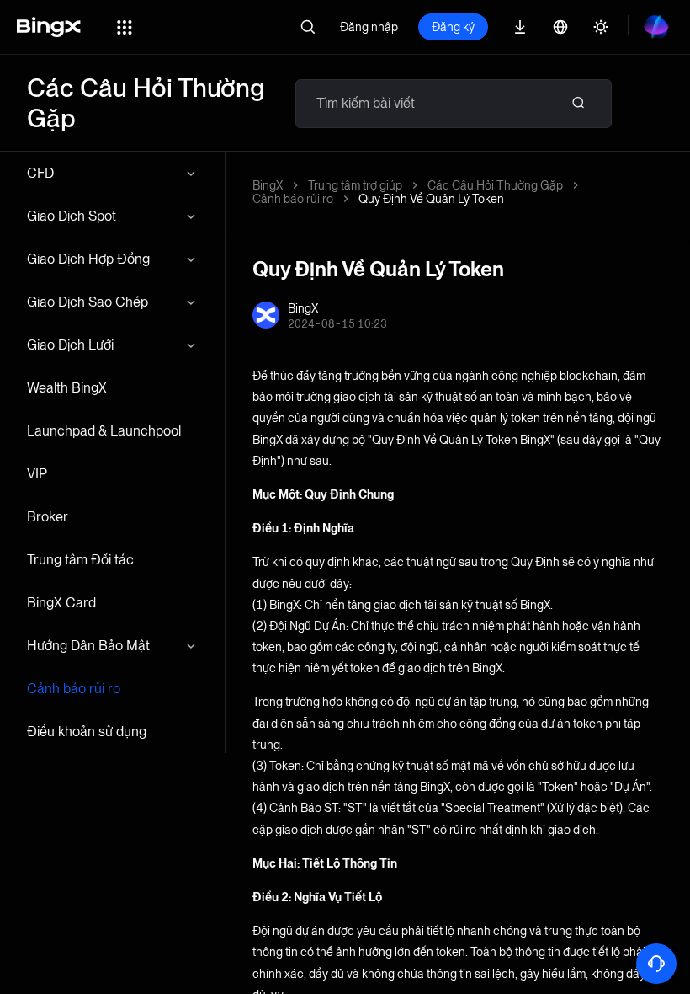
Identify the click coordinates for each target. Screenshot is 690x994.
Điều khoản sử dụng (86, 732)
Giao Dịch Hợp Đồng (88, 259)
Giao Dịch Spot (71, 216)
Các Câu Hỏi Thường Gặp (495, 185)
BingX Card (61, 603)
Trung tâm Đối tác (80, 560)
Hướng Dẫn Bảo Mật (88, 646)
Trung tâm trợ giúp (355, 185)
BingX (267, 185)
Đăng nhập (369, 27)
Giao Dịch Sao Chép (87, 302)
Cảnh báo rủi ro (73, 689)
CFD (40, 173)
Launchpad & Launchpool (104, 431)
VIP (37, 474)
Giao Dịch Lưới (70, 345)
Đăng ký (453, 27)
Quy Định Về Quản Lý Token (431, 199)
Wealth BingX (67, 388)
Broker (47, 517)
